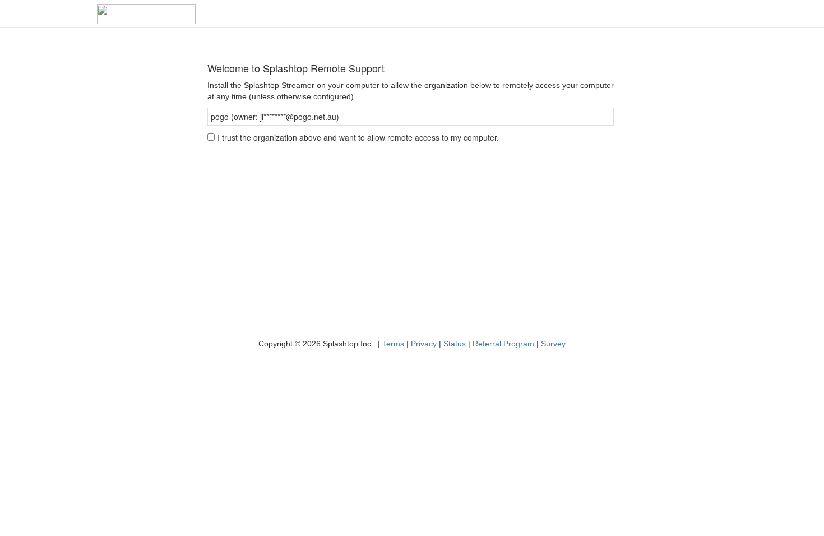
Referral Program (503, 343)
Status (454, 343)
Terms (393, 343)
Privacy (424, 343)
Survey (553, 343)
